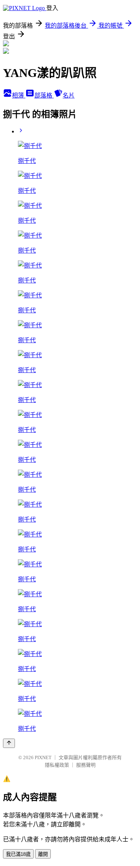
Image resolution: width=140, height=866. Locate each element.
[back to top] (9, 743)
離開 (43, 854)
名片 (69, 95)
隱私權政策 (57, 765)
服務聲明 (86, 765)
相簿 (18, 95)
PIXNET (43, 757)
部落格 (44, 95)
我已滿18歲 (18, 854)
